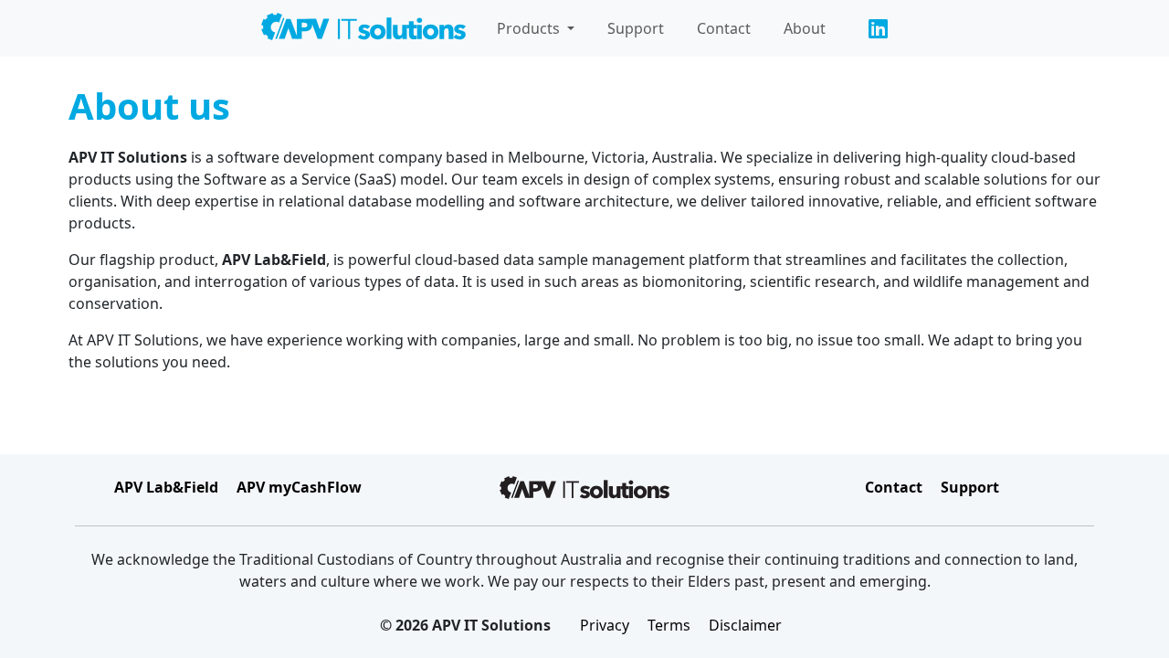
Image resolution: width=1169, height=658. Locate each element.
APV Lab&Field (166, 487)
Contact (724, 28)
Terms (669, 625)
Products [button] (530, 28)
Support (635, 28)
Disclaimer (745, 625)
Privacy (604, 625)
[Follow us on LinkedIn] (878, 28)
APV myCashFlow (299, 487)
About (805, 28)
